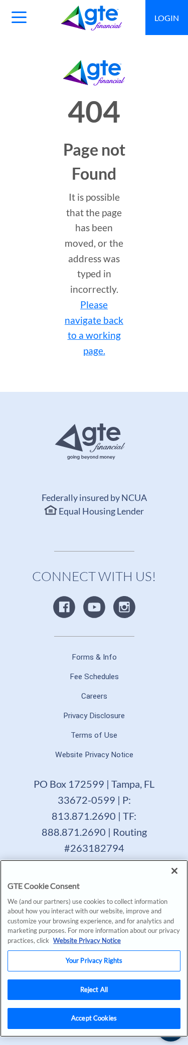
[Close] (174, 871)
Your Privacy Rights (94, 960)
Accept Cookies (94, 1018)
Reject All (94, 989)
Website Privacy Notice (87, 940)
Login (166, 18)
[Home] (91, 18)
